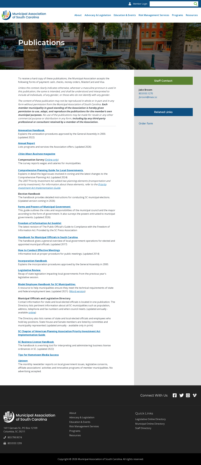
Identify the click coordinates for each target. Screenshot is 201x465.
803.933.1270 (146, 93)
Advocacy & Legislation (98, 15)
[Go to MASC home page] (24, 12)
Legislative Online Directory (150, 419)
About (78, 15)
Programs (177, 15)
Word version (77, 291)
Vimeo (196, 395)
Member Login (140, 3)
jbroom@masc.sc (148, 97)
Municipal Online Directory (150, 423)
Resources (192, 15)
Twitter (182, 395)
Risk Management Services (154, 15)
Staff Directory (143, 428)
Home (22, 49)
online (31, 312)
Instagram (189, 395)
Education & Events (125, 15)
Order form (146, 123)
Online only (51, 159)
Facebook (176, 395)
